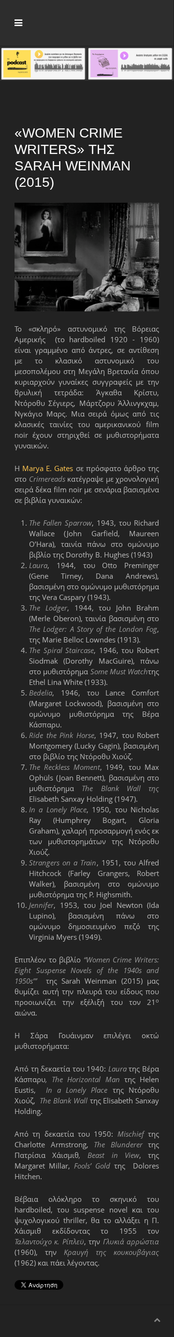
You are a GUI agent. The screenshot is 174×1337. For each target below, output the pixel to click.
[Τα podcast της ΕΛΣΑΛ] (43, 63)
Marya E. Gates (47, 468)
